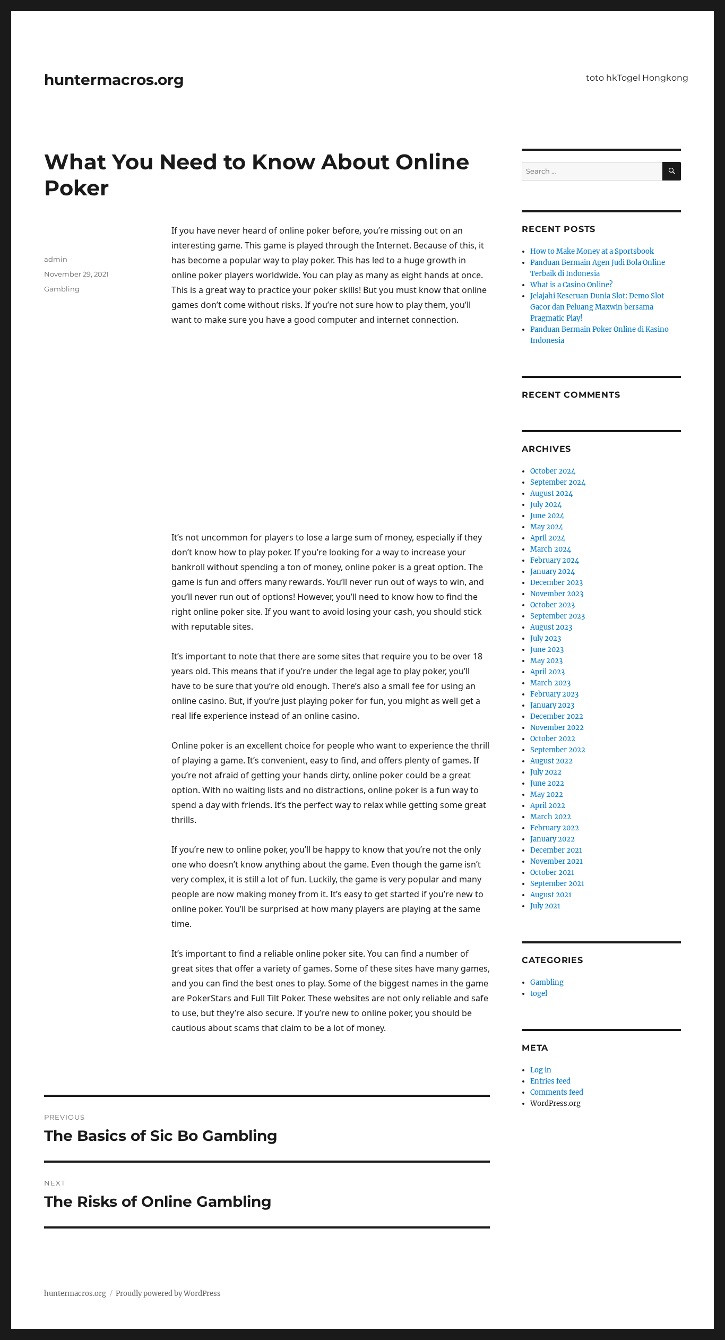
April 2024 (547, 538)
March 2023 (550, 683)
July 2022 (546, 772)
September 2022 (557, 749)
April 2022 (547, 805)
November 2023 (556, 593)
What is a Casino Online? (571, 284)
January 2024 (552, 571)
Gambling (62, 289)
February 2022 (554, 827)
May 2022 (546, 794)
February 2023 (554, 694)
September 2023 (557, 616)
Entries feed (550, 1081)
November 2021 (556, 861)
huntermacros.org (114, 80)
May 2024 (546, 526)
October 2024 (552, 471)
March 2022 (550, 816)
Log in (540, 1070)
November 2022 (557, 727)
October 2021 (552, 872)
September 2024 (557, 482)
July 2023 (545, 638)
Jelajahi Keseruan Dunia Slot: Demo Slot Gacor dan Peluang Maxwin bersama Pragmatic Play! (597, 307)
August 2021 (551, 894)
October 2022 (552, 738)
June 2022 (547, 783)
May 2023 (546, 660)
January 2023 (552, 705)
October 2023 (552, 604)
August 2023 (551, 627)
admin (55, 259)
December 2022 (556, 716)
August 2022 (551, 761)
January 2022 (552, 839)
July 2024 (546, 504)
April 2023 (547, 671)
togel (538, 993)
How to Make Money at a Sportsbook (592, 251)
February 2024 (554, 560)
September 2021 (557, 883)
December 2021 (556, 850)
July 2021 (545, 905)
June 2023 (547, 649)
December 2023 (556, 582)
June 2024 (547, 515)
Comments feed (556, 1092)
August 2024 (551, 493)
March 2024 (550, 549)
